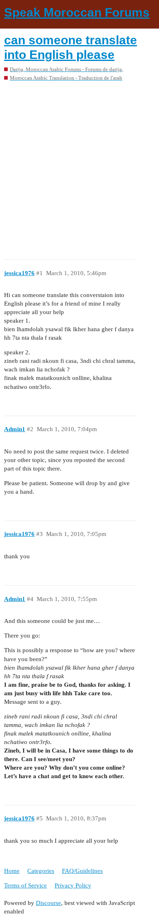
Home (12, 871)
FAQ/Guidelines (82, 871)
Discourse (48, 903)
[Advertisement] (79, 167)
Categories (40, 871)
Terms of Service (25, 885)
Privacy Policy (73, 885)
